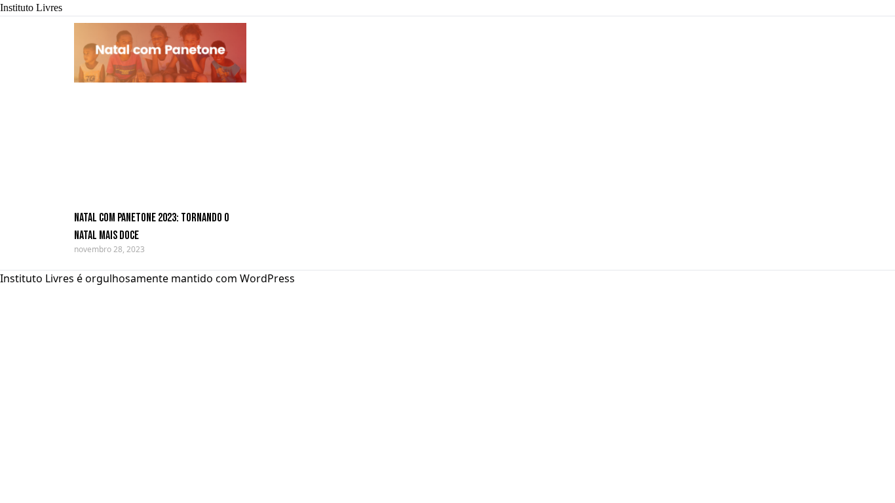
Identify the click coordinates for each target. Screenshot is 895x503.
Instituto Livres (31, 7)
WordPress (267, 278)
